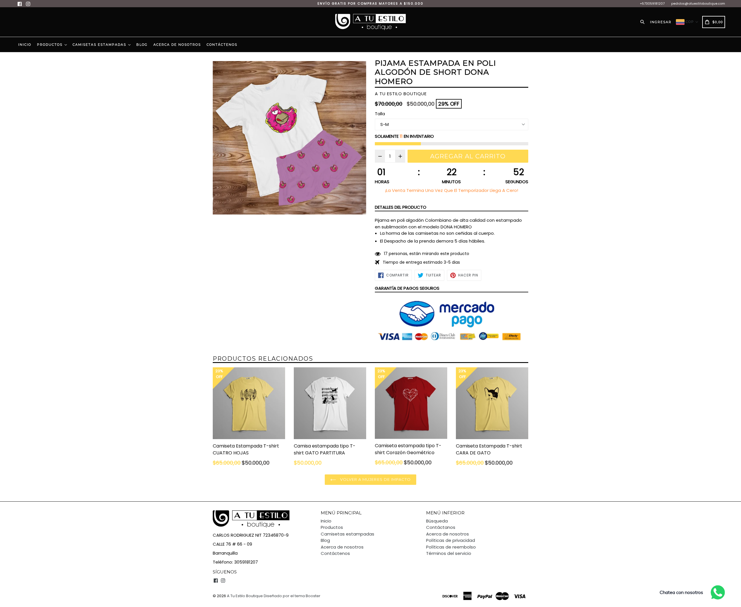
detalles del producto (400, 207)
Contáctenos (222, 45)
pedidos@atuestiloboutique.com (698, 3)
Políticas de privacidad (450, 540)
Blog (142, 45)
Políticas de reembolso (451, 547)
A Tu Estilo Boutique (245, 596)
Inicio (24, 45)
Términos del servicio (448, 553)
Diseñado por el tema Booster (292, 596)
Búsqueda (437, 521)
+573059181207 (652, 3)
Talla (380, 114)
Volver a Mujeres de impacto (375, 479)
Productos (50, 45)
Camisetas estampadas (100, 45)
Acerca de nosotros (177, 45)
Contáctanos (440, 527)
